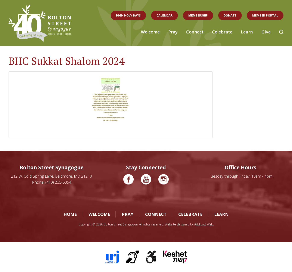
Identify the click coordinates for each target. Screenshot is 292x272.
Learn (247, 32)
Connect (195, 32)
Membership (198, 15)
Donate (230, 15)
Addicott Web (203, 224)
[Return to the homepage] (40, 23)
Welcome (150, 32)
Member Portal (265, 15)
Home (70, 214)
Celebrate (222, 32)
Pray (173, 32)
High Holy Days (128, 15)
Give (266, 32)
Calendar (164, 15)
